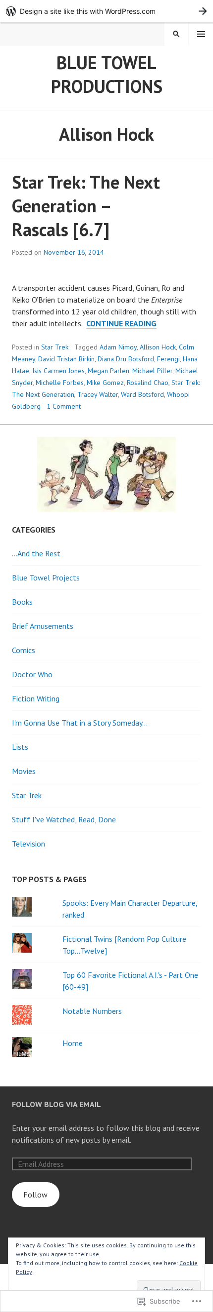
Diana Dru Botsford (126, 358)
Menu (201, 34)
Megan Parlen (108, 370)
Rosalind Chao (147, 382)
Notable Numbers (92, 1011)
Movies (24, 771)
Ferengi (168, 358)
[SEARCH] (176, 34)
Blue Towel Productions (106, 74)
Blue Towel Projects (46, 577)
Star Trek (54, 347)
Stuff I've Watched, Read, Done (64, 819)
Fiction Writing (35, 698)
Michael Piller (152, 370)
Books (22, 602)
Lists (20, 747)
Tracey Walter (97, 394)
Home (72, 1043)
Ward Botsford (142, 394)
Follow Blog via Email (56, 1104)
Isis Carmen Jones (58, 370)
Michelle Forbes (60, 382)
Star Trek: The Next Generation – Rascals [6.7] (86, 205)
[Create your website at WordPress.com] (106, 11)
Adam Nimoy (118, 347)
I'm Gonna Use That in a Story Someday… (80, 723)
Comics (23, 650)
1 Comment (64, 406)
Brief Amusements (42, 626)
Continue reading (121, 323)
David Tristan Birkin (66, 358)
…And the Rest (36, 553)
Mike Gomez (105, 382)
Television (28, 844)
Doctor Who (32, 674)
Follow (35, 1194)
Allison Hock (158, 347)
